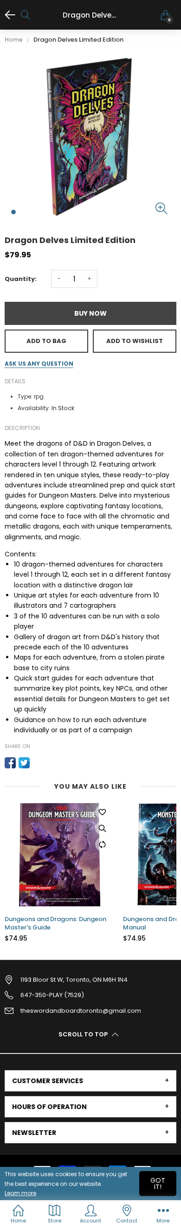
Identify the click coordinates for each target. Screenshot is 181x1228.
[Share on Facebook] (10, 762)
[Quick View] (102, 828)
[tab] (90, 1081)
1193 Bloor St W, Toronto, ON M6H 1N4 (74, 979)
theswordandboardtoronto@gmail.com (80, 1010)
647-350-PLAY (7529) (52, 995)
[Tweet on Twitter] (24, 762)
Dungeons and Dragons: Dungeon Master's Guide (55, 923)
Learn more (20, 1193)
